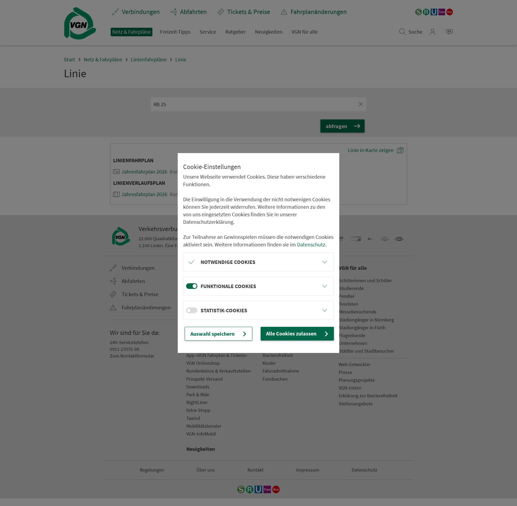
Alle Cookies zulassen (291, 333)
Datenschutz (311, 244)
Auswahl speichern (212, 333)
